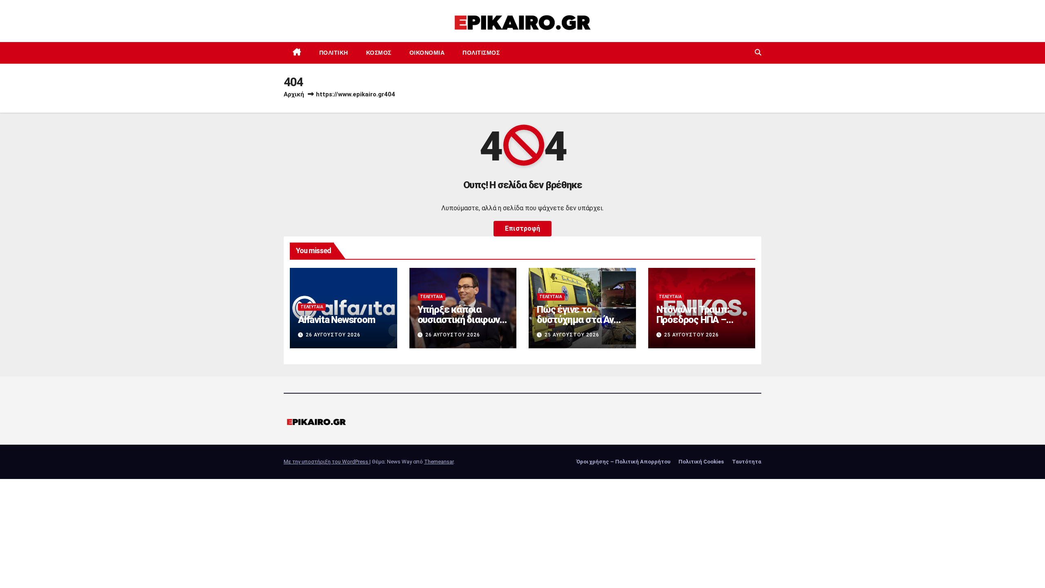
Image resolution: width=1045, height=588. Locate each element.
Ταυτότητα (746, 462)
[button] (758, 52)
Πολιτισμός (481, 52)
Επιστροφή (522, 228)
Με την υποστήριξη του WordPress (326, 462)
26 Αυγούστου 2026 (333, 335)
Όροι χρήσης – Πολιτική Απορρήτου (623, 462)
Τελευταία (311, 307)
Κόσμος (378, 52)
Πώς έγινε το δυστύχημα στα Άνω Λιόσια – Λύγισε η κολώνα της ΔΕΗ (579, 325)
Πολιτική (333, 52)
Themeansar (439, 462)
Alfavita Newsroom (336, 319)
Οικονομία (427, 52)
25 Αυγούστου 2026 (572, 335)
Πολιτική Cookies (701, 462)
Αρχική (294, 94)
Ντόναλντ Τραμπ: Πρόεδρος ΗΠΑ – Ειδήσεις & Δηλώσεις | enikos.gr (700, 325)
